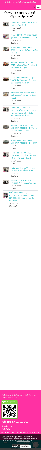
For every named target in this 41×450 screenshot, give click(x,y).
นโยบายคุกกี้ (6, 443)
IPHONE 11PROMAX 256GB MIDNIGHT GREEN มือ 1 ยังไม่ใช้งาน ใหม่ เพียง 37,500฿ (24, 128)
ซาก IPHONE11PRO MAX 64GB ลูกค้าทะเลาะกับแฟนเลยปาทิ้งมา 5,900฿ (23, 95)
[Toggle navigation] (38, 7)
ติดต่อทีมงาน (6, 426)
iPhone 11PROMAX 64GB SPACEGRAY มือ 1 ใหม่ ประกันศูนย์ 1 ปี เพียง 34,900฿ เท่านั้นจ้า (24, 155)
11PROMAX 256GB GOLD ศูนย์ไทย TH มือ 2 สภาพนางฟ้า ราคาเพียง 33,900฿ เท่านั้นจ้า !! (23, 80)
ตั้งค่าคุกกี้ (15, 447)
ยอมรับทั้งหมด (25, 447)
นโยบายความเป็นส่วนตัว (23, 441)
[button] (34, 7)
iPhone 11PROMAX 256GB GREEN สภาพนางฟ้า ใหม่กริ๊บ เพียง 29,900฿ (24, 50)
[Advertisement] (20, 303)
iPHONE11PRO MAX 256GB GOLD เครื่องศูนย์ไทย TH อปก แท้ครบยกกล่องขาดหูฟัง (24, 65)
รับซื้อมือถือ (5, 429)
